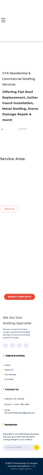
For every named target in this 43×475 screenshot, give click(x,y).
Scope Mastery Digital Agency (23, 467)
